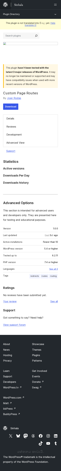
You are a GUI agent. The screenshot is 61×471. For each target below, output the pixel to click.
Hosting (7, 355)
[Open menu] (56, 4)
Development (14, 134)
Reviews (11, 126)
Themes (36, 349)
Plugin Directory (11, 14)
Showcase (38, 344)
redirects (34, 276)
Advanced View (15, 142)
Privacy (7, 360)
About (6, 344)
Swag (37, 387)
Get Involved (39, 370)
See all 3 (53, 269)
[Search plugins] (36, 36)
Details (10, 118)
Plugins (36, 355)
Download (10, 106)
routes (44, 276)
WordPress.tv (12, 387)
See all (54, 301)
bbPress (9, 408)
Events (36, 376)
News (6, 349)
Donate (38, 381)
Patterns (37, 360)
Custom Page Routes (20, 93)
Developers (9, 381)
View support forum (14, 324)
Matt (7, 403)
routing (53, 276)
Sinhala (14, 428)
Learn (6, 370)
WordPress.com (13, 397)
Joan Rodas (14, 98)
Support (10, 150)
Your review (10, 301)
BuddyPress (11, 414)
